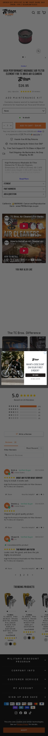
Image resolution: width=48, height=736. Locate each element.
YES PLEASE (35, 375)
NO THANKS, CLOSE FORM (35, 378)
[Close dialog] (45, 353)
